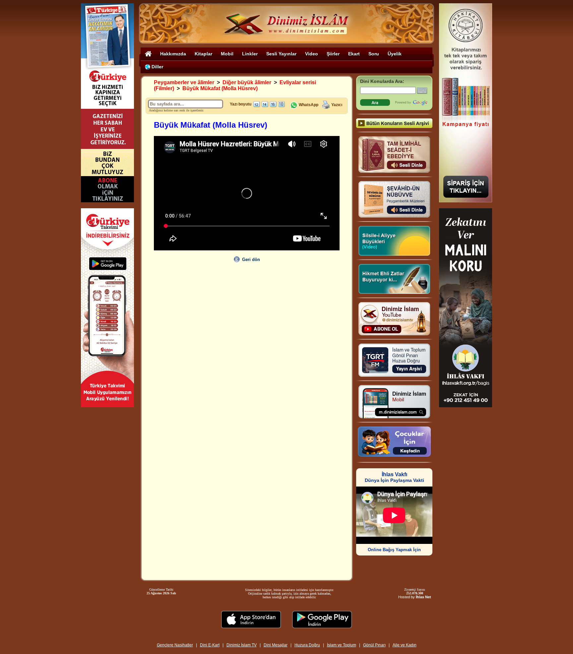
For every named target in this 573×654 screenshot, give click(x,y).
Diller (156, 66)
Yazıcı (336, 104)
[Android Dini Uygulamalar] (322, 626)
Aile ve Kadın (404, 645)
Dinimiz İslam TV (241, 645)
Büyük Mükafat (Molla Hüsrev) (220, 88)
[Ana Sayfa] (148, 53)
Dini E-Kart (210, 645)
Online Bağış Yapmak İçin (394, 549)
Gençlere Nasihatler (175, 645)
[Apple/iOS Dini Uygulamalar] (251, 626)
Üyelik (395, 53)
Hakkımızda (173, 53)
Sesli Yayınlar (281, 53)
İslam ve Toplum (341, 645)
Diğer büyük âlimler (247, 82)
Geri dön (251, 259)
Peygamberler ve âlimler (184, 82)
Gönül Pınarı (374, 645)
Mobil (227, 53)
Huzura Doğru (307, 645)
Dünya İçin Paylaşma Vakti (394, 477)
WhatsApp (308, 104)
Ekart (354, 53)
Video (311, 53)
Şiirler (333, 53)
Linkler (250, 53)
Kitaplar (203, 53)
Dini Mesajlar (275, 645)
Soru (373, 53)
